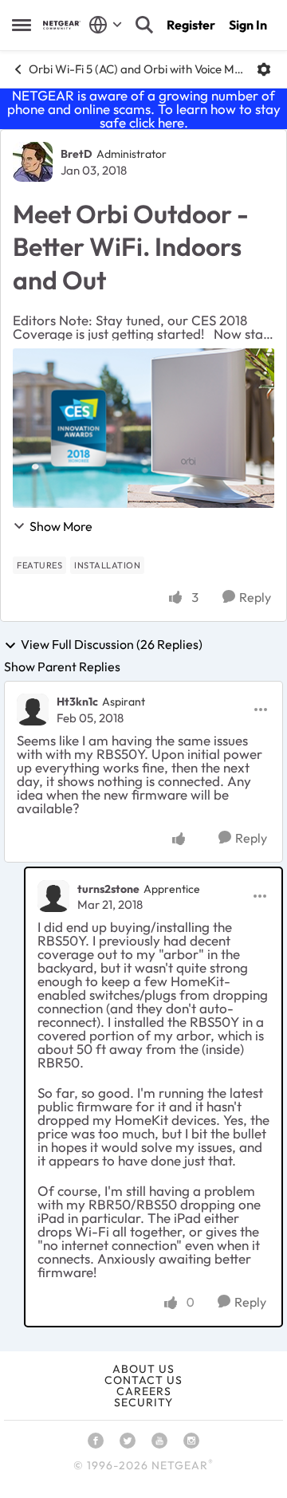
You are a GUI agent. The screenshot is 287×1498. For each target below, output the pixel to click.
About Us (143, 1369)
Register (191, 25)
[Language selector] (105, 25)
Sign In (248, 25)
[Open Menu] (264, 69)
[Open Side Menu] (21, 25)
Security (143, 1402)
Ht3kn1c (77, 701)
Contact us (143, 1380)
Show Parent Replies (62, 666)
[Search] (144, 24)
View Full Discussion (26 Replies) (111, 645)
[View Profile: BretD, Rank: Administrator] (33, 162)
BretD (76, 153)
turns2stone (108, 888)
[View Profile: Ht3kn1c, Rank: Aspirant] (33, 709)
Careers (143, 1391)
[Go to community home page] (62, 25)
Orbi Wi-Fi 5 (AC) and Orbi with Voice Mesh (137, 69)
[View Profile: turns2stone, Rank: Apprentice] (53, 896)
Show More (60, 526)
